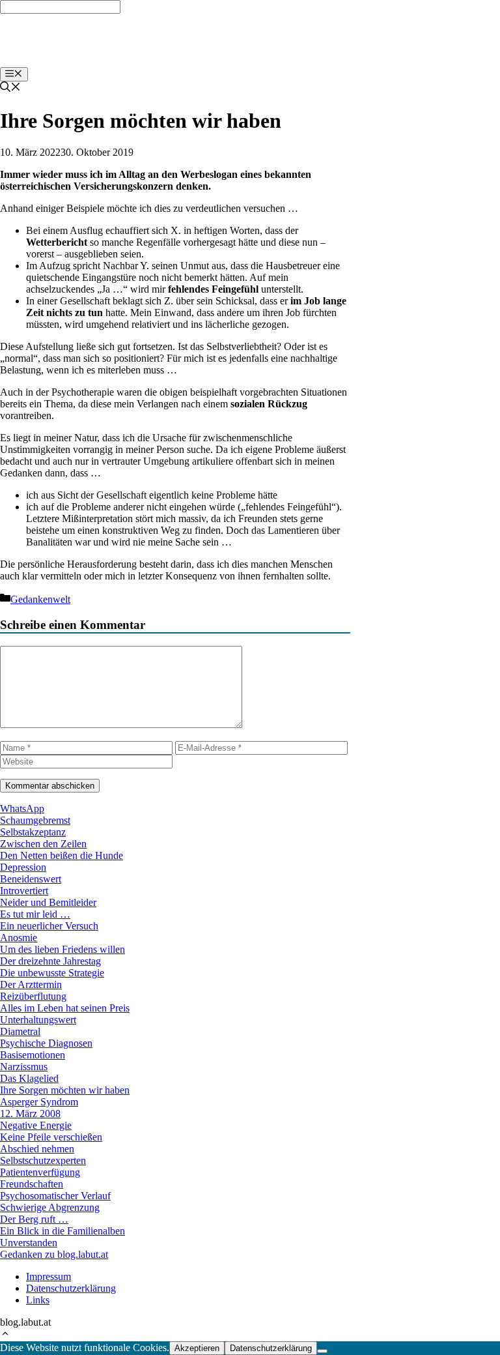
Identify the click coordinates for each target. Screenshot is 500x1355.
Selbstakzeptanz (33, 832)
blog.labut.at (38, 40)
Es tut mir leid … (35, 914)
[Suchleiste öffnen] (10, 88)
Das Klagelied (29, 1078)
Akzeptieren (196, 1348)
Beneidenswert (30, 878)
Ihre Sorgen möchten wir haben (65, 1090)
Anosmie (18, 937)
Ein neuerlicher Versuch (49, 925)
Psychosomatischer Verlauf (55, 1195)
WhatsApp (22, 808)
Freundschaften (31, 1183)
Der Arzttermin (31, 984)
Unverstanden (28, 1242)
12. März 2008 (30, 1113)
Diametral (20, 1031)
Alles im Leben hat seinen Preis (65, 1007)
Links (37, 1299)
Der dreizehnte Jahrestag (50, 961)
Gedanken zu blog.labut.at (54, 1254)
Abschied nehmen (37, 1148)
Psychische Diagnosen (46, 1043)
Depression (23, 867)
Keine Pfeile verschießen (51, 1137)
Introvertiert (24, 890)
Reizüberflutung (33, 996)
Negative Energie (36, 1125)
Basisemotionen (32, 1054)
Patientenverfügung (40, 1172)
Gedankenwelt (40, 599)
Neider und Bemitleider (48, 902)
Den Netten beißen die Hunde (61, 855)
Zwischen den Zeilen (43, 843)
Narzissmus (24, 1066)
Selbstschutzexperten (43, 1160)
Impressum (48, 1276)
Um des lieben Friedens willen (62, 949)
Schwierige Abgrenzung (50, 1207)
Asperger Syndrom (39, 1101)
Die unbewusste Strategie (52, 972)
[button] (5, 1335)
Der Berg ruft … (34, 1219)
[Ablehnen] (322, 1351)
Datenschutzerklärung (71, 1288)
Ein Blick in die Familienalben (62, 1230)
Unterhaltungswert (38, 1019)
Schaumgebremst (35, 820)
